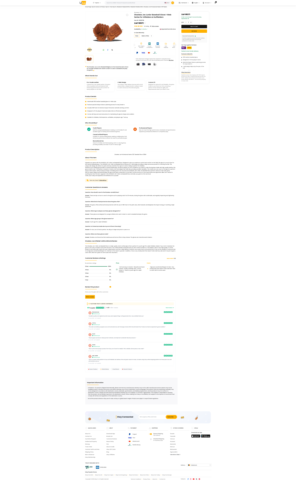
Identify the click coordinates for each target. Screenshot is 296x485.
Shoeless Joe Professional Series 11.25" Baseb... (155, 7)
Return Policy (110, 441)
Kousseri (172, 441)
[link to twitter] (112, 50)
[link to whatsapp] (103, 50)
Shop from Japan (108, 475)
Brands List (109, 436)
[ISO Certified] (100, 467)
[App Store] (196, 436)
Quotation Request (90, 439)
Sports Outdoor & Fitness (98, 7)
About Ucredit (110, 446)
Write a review (90, 297)
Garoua (172, 439)
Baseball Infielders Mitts (137, 7)
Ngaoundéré (173, 452)
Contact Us (88, 436)
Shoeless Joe (138, 12)
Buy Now (171, 60)
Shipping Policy (89, 452)
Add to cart (194, 26)
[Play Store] (205, 436)
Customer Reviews (111, 439)
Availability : (137, 29)
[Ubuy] (83, 2)
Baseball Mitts (126, 7)
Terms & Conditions (136, 479)
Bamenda (173, 444)
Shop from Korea (133, 475)
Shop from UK (98, 475)
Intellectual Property (91, 441)
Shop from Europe (167, 475)
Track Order (88, 446)
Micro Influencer (89, 454)
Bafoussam (173, 449)
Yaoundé (172, 436)
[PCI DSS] (88, 467)
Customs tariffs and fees (92, 449)
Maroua (172, 446)
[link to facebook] (107, 50)
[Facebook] (188, 479)
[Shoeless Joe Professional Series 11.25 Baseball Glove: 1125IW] (107, 32)
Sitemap (87, 444)
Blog (107, 452)
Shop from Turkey (155, 475)
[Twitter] (196, 479)
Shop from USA (89, 475)
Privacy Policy (146, 479)
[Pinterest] (199, 479)
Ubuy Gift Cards (110, 449)
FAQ (107, 444)
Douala (172, 433)
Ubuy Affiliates (110, 454)
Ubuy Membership (90, 457)
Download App (110, 433)
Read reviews (169, 307)
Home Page (88, 7)
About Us (87, 433)
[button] (184, 3)
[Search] (172, 2)
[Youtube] (193, 479)
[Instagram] (190, 479)
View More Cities (175, 454)
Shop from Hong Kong (121, 475)
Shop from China (144, 475)
